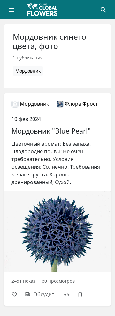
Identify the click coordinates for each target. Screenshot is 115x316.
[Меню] (11, 10)
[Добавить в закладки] (83, 294)
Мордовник (28, 71)
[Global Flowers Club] (44, 9)
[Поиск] (103, 10)
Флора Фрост (81, 103)
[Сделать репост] (70, 294)
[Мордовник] (57, 199)
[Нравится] (18, 294)
